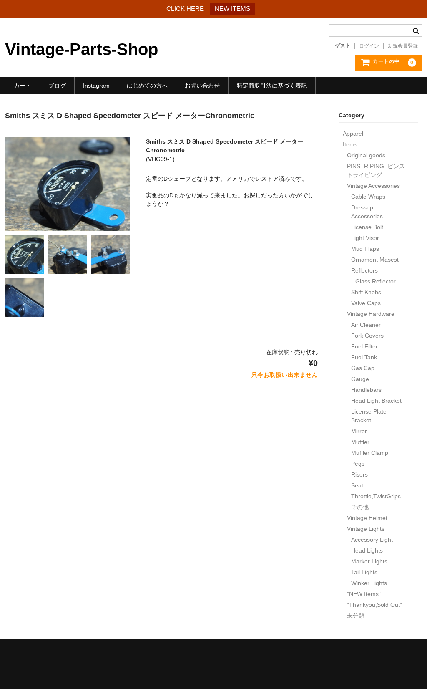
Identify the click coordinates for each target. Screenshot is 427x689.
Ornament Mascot (375, 259)
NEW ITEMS (232, 8)
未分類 (355, 615)
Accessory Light (372, 539)
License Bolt (367, 227)
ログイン (369, 46)
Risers (359, 474)
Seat (357, 485)
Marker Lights (369, 561)
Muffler (360, 442)
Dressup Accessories (367, 212)
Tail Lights (364, 572)
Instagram (96, 85)
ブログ (57, 85)
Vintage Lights (365, 528)
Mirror (359, 431)
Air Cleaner (366, 324)
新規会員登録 (403, 46)
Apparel (353, 133)
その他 (360, 507)
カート (22, 85)
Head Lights (367, 550)
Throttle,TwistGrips (376, 496)
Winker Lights (369, 583)
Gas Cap (362, 368)
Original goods (366, 155)
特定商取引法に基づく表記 (272, 85)
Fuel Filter (364, 346)
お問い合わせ (202, 85)
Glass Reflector (375, 281)
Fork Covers (367, 335)
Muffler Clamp (369, 452)
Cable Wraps (368, 196)
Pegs (357, 463)
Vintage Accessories (373, 185)
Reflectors (364, 270)
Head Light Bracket (376, 400)
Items (350, 144)
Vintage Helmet (367, 518)
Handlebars (366, 389)
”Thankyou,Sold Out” (374, 604)
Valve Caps (366, 303)
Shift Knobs (366, 292)
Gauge (360, 379)
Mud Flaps (365, 248)
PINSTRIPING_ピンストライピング (376, 170)
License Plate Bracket (369, 416)
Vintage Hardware (370, 313)
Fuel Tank (364, 357)
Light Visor (365, 238)
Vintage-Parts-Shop (81, 49)
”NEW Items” (364, 594)
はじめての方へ (147, 85)
